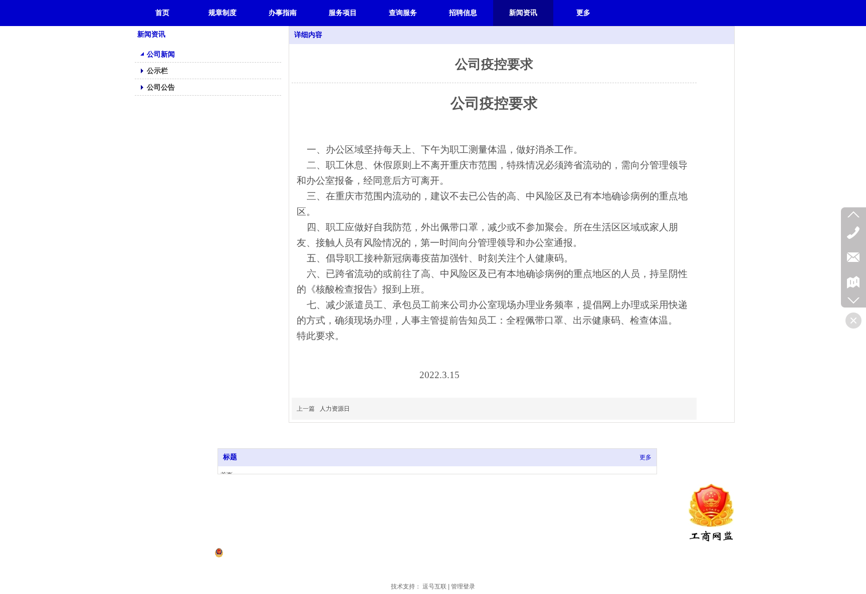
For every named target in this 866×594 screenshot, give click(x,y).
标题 (230, 457)
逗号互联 (434, 586)
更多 (645, 457)
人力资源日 (335, 408)
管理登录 (463, 586)
